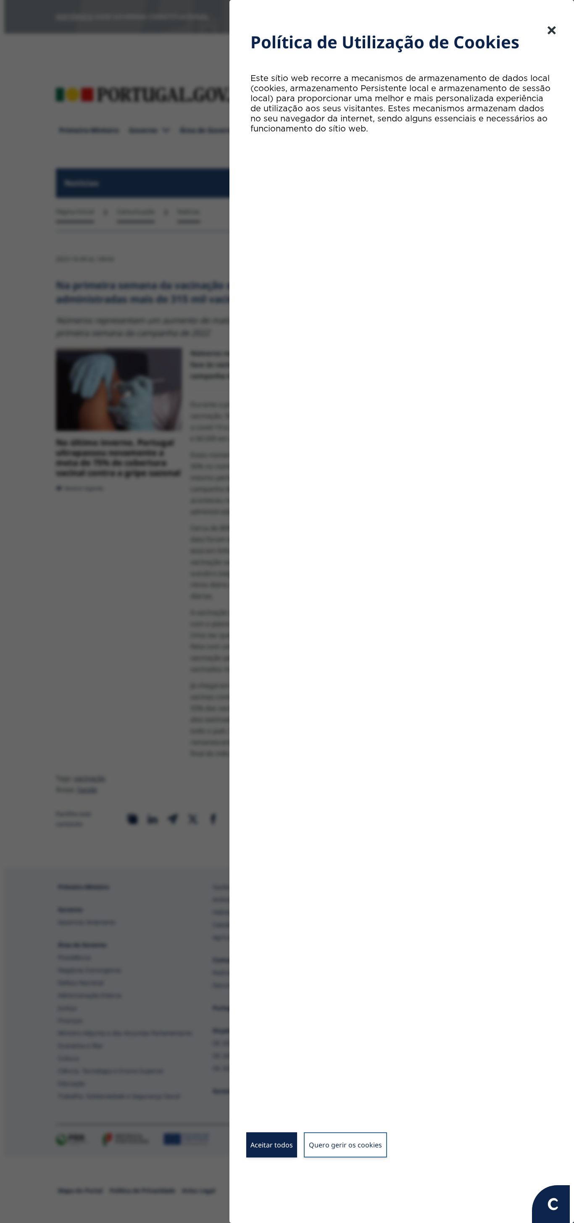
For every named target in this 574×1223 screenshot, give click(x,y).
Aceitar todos (271, 1145)
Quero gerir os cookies (345, 1145)
